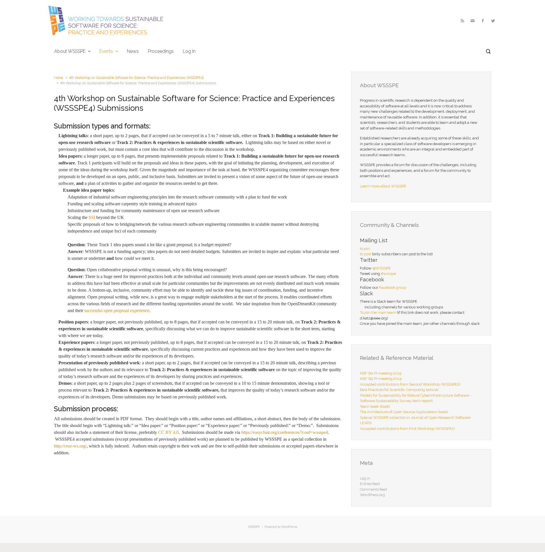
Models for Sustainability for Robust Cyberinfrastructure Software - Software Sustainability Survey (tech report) (415, 398)
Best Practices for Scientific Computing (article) (399, 390)
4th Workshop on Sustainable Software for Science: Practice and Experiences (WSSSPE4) (136, 78)
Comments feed (373, 489)
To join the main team (378, 312)
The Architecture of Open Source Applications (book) (404, 412)
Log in (365, 478)
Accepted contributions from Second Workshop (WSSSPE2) (410, 384)
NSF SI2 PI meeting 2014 (381, 379)
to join (365, 248)
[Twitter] (492, 20)
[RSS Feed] (462, 20)
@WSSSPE (381, 268)
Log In (189, 51)
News (133, 51)
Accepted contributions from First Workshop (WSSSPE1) (407, 428)
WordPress (289, 527)
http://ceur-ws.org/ (70, 446)
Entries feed (370, 484)
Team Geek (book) (375, 406)
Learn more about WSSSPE (383, 186)
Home (58, 78)
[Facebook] (483, 20)
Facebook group (392, 287)
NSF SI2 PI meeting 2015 (380, 373)
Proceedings (161, 51)
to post (365, 254)
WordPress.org (372, 495)
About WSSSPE (69, 51)
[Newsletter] (472, 20)
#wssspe (388, 273)
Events (106, 51)
